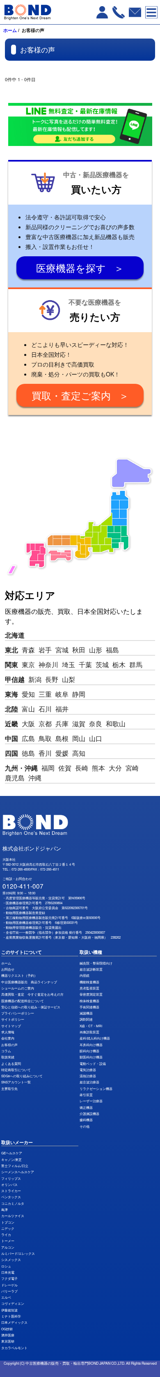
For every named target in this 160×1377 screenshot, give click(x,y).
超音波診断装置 (91, 969)
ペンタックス (11, 1197)
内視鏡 (84, 975)
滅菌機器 (86, 1013)
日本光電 (7, 1272)
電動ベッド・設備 (93, 1063)
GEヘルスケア (11, 1153)
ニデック (7, 1228)
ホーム (10, 30)
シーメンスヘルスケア (17, 1172)
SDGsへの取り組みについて (22, 1076)
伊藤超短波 (9, 1310)
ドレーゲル (9, 1285)
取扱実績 (7, 1057)
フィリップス (11, 1178)
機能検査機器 (89, 982)
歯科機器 (86, 1119)
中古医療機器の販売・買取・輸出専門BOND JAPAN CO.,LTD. (75, 1363)
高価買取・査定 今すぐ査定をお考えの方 (32, 994)
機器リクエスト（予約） (19, 975)
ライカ (6, 1234)
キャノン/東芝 (11, 1159)
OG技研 (7, 1329)
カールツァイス (12, 1215)
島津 (4, 1209)
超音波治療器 (89, 1082)
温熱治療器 (88, 1076)
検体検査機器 (89, 1001)
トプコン (7, 1222)
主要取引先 (9, 1088)
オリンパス (9, 1184)
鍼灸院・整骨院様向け (96, 963)
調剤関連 (86, 1019)
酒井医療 (7, 1335)
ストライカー (11, 1190)
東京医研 (7, 1341)
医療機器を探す (71, 267)
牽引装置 (86, 1094)
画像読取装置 (89, 1032)
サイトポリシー (12, 1019)
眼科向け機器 (89, 1051)
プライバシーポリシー (17, 1013)
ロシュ (6, 1266)
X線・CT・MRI (91, 1026)
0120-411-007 (22, 885)
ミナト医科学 (11, 1316)
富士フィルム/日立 (14, 1165)
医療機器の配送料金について (22, 1001)
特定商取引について (16, 1069)
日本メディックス (14, 1322)
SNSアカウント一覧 (16, 1082)
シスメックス (11, 1259)
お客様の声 (9, 1044)
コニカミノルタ (12, 1203)
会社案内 (7, 1038)
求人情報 (7, 1032)
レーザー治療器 (91, 1101)
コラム (6, 1051)
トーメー (7, 1240)
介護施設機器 (89, 1113)
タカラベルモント (14, 1347)
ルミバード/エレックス (18, 1253)
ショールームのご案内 (17, 988)
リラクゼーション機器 (96, 1088)
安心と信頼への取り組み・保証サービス (30, 1007)
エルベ (6, 1297)
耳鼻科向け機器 (91, 1044)
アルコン (7, 1247)
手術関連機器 (89, 1007)
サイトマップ (11, 1026)
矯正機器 (86, 1107)
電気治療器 (88, 1069)
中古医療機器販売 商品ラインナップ (29, 982)
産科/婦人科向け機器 (95, 1038)
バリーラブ (9, 1291)
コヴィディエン (12, 1303)
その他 (84, 1126)
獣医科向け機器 (91, 1057)
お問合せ (7, 969)
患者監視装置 (89, 988)
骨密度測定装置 (91, 994)
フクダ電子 (9, 1278)
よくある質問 (11, 1063)
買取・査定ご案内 (71, 395)
